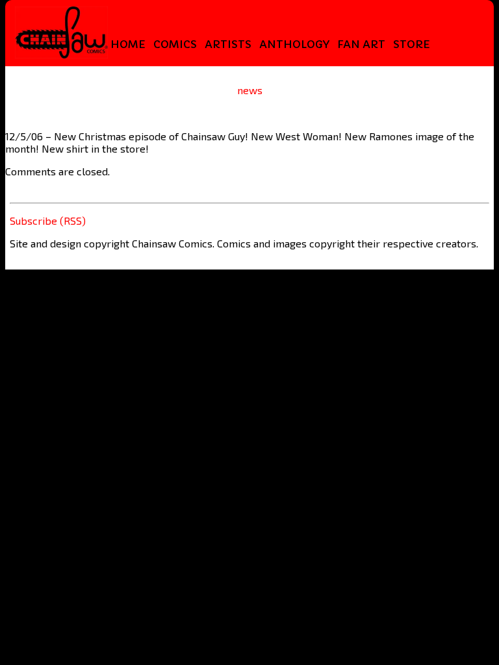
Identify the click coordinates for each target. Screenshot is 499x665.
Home (128, 44)
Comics (175, 44)
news (249, 90)
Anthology (294, 44)
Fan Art (361, 44)
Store (411, 44)
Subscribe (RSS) (48, 220)
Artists (228, 44)
